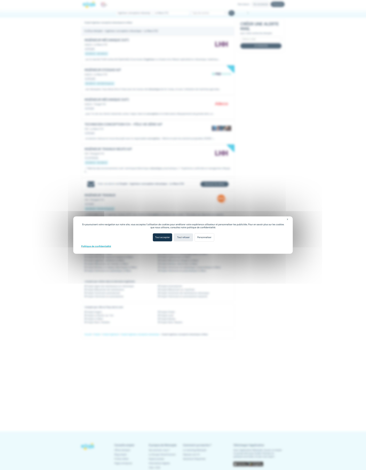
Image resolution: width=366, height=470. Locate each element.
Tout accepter (162, 237)
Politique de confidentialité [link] (96, 246)
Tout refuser (183, 237)
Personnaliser (204, 237)
